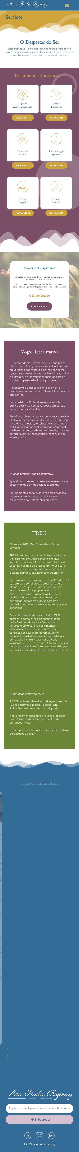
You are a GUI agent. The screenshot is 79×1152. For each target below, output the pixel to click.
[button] (67, 5)
